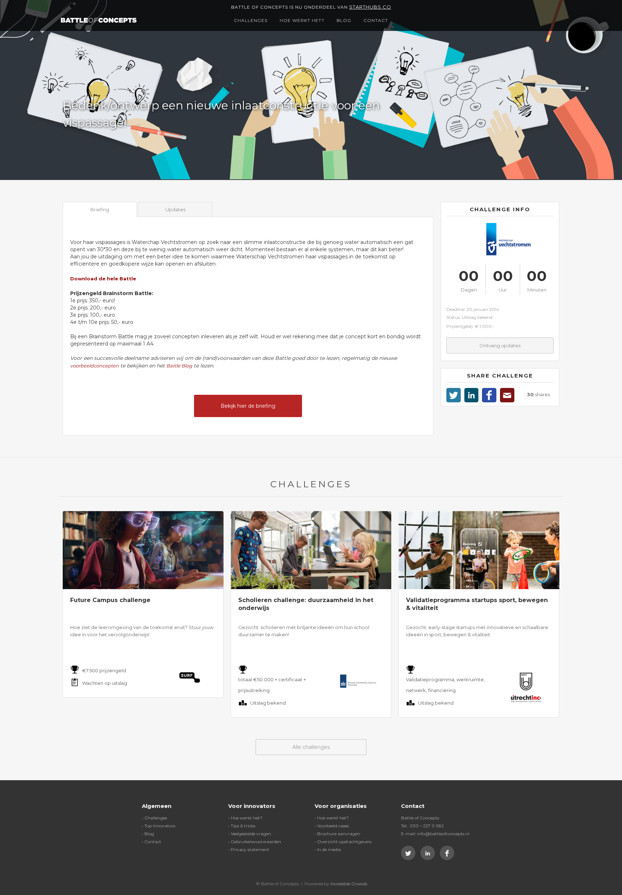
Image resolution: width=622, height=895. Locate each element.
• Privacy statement (248, 849)
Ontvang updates (499, 345)
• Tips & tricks (241, 825)
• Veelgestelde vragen (249, 833)
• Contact (151, 841)
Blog (344, 20)
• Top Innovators (158, 825)
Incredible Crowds (348, 883)
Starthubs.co (370, 7)
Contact (376, 20)
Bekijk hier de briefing (248, 406)
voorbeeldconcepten (94, 366)
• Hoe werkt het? (245, 818)
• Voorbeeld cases (332, 825)
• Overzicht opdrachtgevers (343, 841)
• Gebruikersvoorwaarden (254, 841)
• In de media (328, 849)
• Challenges (154, 818)
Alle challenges (311, 747)
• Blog (148, 833)
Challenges (250, 20)
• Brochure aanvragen (337, 833)
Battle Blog (179, 366)
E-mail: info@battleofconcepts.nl (435, 833)
